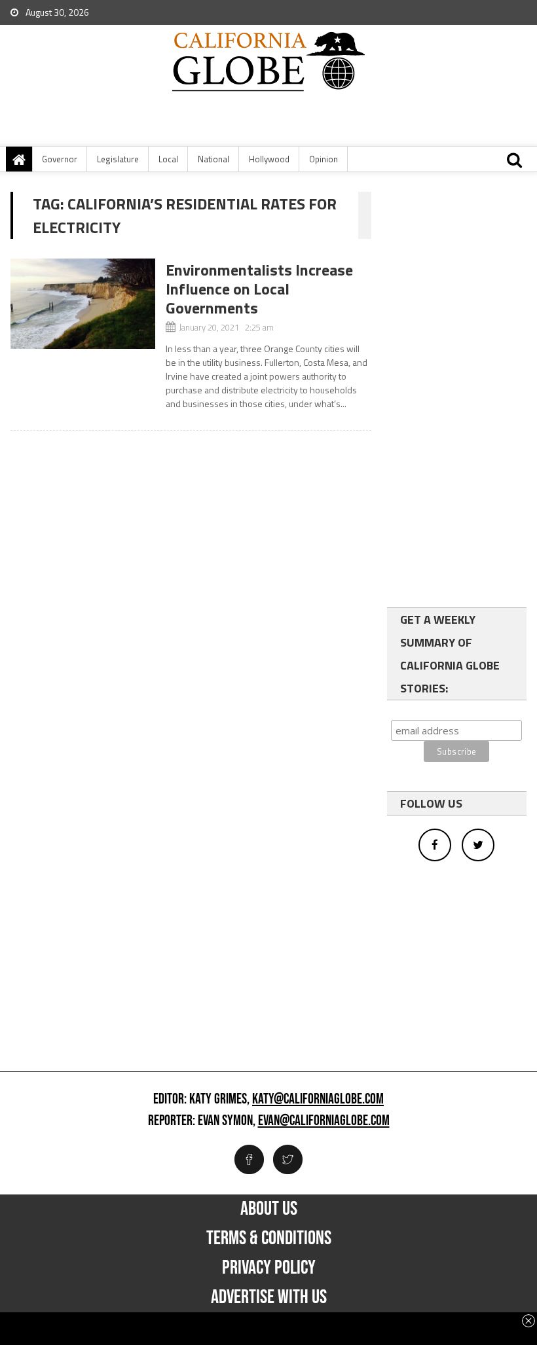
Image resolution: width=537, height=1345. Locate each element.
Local (168, 159)
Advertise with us (269, 1297)
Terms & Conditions (268, 1238)
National (213, 159)
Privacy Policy (269, 1268)
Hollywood (269, 159)
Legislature (118, 159)
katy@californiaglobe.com (318, 1099)
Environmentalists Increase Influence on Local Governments (259, 288)
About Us (268, 1209)
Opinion (323, 159)
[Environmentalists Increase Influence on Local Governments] (82, 304)
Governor (59, 159)
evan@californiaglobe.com (324, 1121)
